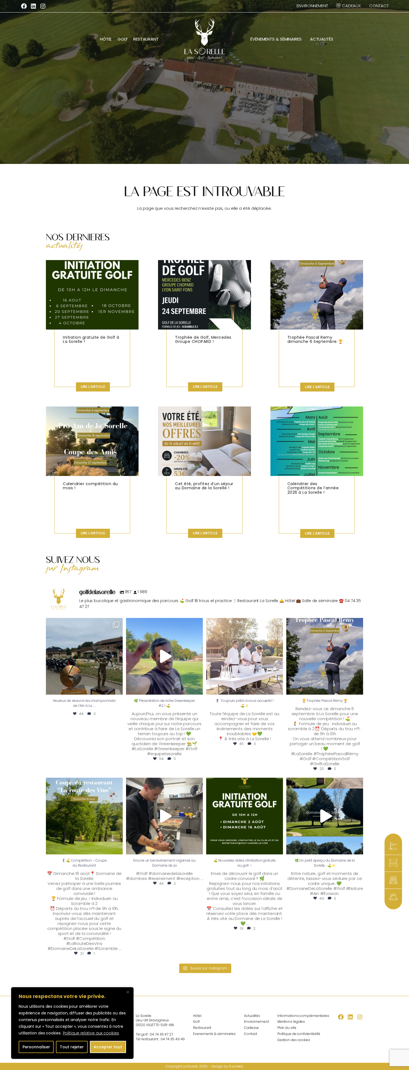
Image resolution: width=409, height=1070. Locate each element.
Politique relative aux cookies (91, 1033)
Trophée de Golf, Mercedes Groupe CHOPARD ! (203, 339)
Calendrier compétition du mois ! (90, 486)
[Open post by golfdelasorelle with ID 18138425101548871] (164, 816)
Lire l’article (95, 387)
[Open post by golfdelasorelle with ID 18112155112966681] (244, 656)
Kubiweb (236, 1066)
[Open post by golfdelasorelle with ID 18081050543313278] (324, 816)
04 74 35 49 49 (173, 1039)
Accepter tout (107, 1047)
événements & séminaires (276, 39)
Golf (122, 39)
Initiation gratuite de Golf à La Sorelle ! (91, 339)
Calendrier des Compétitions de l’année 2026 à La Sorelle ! (313, 488)
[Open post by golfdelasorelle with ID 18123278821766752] (244, 816)
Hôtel (106, 39)
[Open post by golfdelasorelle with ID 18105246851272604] (164, 656)
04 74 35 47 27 (161, 1034)
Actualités (321, 39)
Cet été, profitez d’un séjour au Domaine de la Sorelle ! (204, 486)
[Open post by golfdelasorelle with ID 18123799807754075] (324, 656)
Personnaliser (36, 1047)
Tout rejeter (72, 1047)
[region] (72, 1023)
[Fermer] (127, 992)
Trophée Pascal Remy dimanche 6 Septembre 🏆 (315, 339)
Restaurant (146, 39)
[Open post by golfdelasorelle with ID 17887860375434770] (84, 816)
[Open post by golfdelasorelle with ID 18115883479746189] (84, 656)
